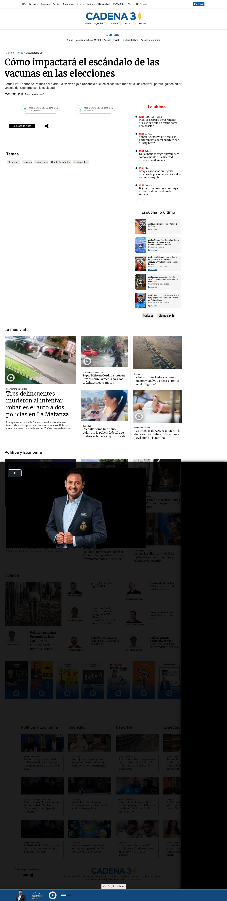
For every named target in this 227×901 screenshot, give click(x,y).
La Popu (148, 134)
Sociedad (149, 185)
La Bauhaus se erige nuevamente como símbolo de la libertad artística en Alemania (159, 157)
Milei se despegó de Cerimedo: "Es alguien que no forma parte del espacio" (158, 122)
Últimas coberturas (86, 4)
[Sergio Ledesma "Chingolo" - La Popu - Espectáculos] (140, 226)
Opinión (56, 4)
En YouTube (119, 4)
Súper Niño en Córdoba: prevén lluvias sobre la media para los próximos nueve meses (104, 379)
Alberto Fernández (60, 162)
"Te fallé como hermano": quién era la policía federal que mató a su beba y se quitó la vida (104, 432)
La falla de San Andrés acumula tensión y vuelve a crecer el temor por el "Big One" (156, 380)
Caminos (45, 4)
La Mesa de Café (130, 40)
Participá (198, 4)
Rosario (128, 23)
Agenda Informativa (150, 40)
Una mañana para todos (16, 389)
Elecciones (13, 162)
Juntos (113, 34)
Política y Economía (153, 117)
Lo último (157, 107)
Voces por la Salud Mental (88, 40)
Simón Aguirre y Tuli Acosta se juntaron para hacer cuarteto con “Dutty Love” (159, 140)
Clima (130, 4)
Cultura (148, 151)
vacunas (27, 162)
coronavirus (41, 162)
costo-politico (81, 162)
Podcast (148, 315)
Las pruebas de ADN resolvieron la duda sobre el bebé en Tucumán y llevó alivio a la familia (157, 434)
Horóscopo (141, 4)
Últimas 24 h (104, 4)
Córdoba (114, 23)
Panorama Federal (142, 427)
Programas (68, 4)
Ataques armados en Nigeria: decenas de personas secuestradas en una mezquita (160, 174)
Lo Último (86, 23)
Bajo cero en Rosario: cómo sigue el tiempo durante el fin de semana (159, 191)
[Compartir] (46, 126)
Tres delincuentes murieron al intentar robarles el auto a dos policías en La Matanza (37, 404)
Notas (70, 40)
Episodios (152, 229)
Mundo (142, 23)
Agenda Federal (111, 40)
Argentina (98, 23)
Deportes (33, 4)
